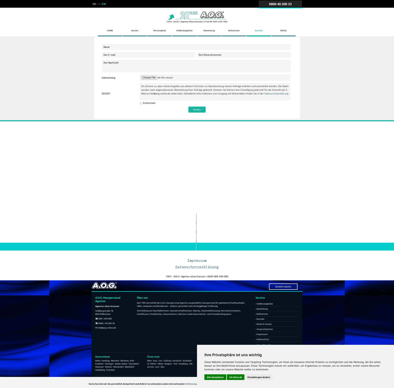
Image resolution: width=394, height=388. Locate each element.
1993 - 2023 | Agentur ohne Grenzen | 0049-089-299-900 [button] (197, 276)
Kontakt (260, 319)
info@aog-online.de (107, 327)
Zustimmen (149, 102)
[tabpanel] (118, 4)
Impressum (197, 260)
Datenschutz (263, 339)
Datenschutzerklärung (197, 267)
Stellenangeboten (194, 384)
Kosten (134, 30)
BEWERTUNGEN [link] (283, 286)
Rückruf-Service (264, 324)
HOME (110, 30)
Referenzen (234, 30)
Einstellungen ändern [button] (258, 377)
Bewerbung (209, 30)
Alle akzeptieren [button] (215, 377)
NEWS (283, 30)
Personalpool (159, 30)
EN (104, 4)
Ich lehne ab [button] (235, 377)
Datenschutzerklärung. (276, 93)
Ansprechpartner (265, 329)
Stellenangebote (184, 30)
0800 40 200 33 (280, 4)
